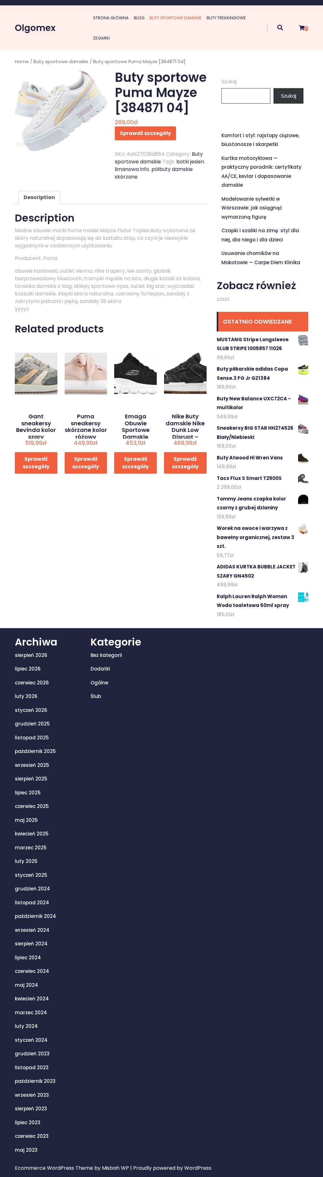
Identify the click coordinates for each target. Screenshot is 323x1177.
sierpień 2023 (31, 1108)
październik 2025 (35, 751)
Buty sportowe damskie (176, 18)
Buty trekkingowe (226, 18)
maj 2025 (26, 820)
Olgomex (35, 28)
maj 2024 (26, 985)
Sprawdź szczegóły (145, 133)
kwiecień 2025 (32, 833)
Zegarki (101, 38)
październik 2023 (35, 1081)
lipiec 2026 (28, 668)
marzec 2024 (31, 1012)
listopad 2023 (32, 1067)
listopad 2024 (32, 902)
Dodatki (100, 668)
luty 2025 (26, 861)
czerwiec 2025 (32, 806)
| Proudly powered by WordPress (170, 1168)
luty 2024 (26, 1026)
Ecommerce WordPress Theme (54, 1168)
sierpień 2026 (31, 655)
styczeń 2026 (31, 710)
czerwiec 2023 (32, 1136)
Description (39, 197)
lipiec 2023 (27, 1122)
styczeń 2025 (31, 875)
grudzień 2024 (32, 888)
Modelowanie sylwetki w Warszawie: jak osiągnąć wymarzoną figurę (251, 208)
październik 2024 (35, 916)
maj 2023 (26, 1150)
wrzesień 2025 (32, 765)
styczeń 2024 (31, 1040)
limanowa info (132, 169)
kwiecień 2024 (32, 998)
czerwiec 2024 (32, 971)
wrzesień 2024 (32, 930)
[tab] (39, 197)
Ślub (96, 696)
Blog (139, 18)
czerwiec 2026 (32, 682)
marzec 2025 (31, 847)
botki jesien (190, 161)
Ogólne (99, 682)
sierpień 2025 (31, 778)
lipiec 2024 (28, 957)
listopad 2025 (32, 737)
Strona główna (111, 18)
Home (22, 61)
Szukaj (229, 81)
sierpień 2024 (31, 943)
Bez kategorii (106, 655)
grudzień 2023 (32, 1053)
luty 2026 (26, 696)
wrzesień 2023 (32, 1095)
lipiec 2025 (28, 792)
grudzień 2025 (32, 723)
